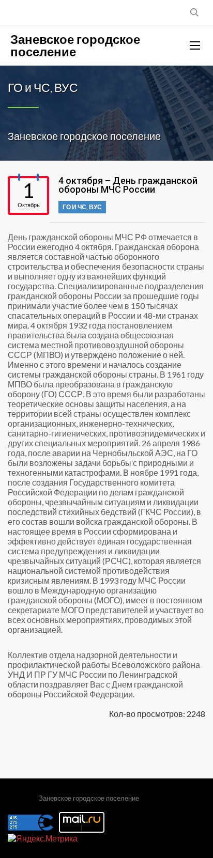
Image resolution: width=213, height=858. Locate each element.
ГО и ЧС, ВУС (82, 207)
